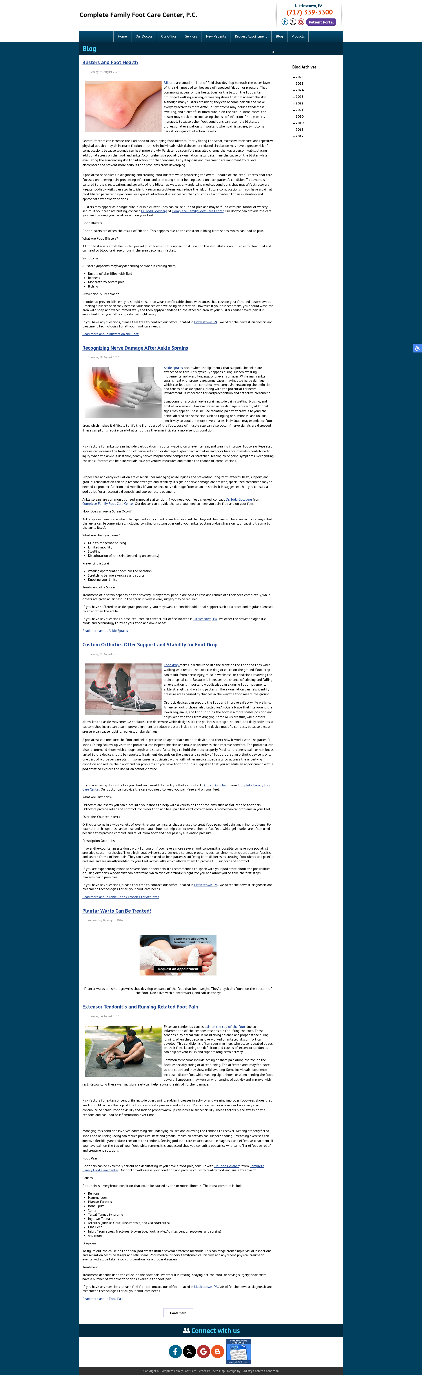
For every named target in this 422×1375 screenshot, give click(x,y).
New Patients (216, 36)
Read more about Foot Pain (102, 1298)
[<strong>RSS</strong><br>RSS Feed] (273, 51)
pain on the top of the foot (225, 1026)
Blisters (169, 82)
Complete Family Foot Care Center (198, 211)
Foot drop (172, 665)
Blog (279, 36)
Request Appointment (251, 36)
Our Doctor (144, 36)
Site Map (219, 1371)
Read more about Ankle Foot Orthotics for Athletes (120, 897)
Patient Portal (321, 22)
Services (191, 36)
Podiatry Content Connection (260, 1371)
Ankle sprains (173, 367)
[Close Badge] (44, 1341)
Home (122, 36)
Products (298, 36)
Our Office (168, 36)
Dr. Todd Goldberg (154, 211)
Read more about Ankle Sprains (105, 630)
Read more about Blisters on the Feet (110, 334)
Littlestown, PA (205, 322)
